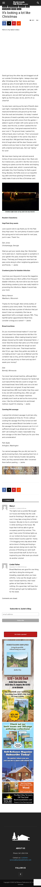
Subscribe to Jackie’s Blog (20, 609)
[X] (9, 23)
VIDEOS (14, 9)
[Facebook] (4, 23)
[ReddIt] (19, 23)
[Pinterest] (14, 23)
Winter (19, 9)
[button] (3, 3)
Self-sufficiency (6, 9)
